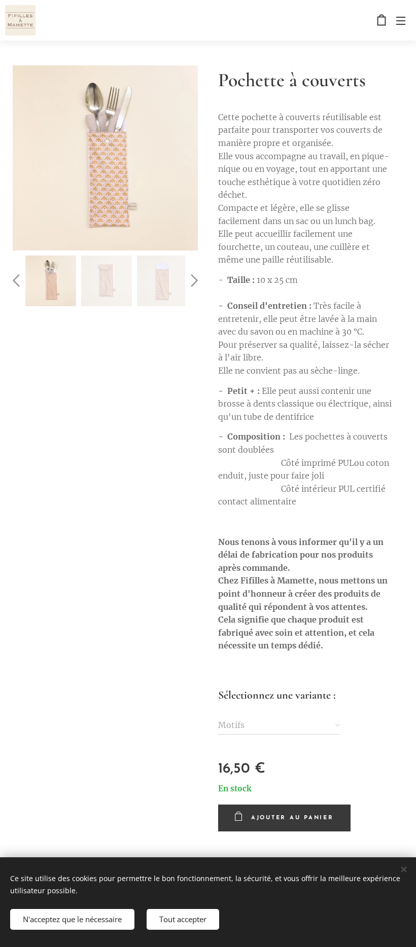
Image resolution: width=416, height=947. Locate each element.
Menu (401, 20)
